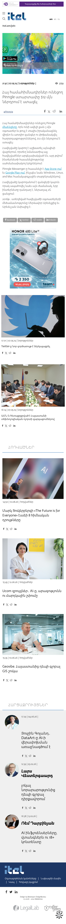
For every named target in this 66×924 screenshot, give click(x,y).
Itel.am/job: (9, 26)
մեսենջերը (9, 127)
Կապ (12, 882)
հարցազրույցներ (28, 705)
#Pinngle (8, 112)
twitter (25, 220)
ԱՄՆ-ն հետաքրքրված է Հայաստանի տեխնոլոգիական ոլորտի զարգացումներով (28, 417)
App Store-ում (53, 169)
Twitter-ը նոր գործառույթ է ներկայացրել (25, 346)
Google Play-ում (15, 173)
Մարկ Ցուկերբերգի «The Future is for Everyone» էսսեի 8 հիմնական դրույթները (31, 515)
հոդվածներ (21, 447)
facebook (10, 220)
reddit (39, 220)
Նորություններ (26, 83)
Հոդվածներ (26, 502)
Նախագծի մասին (51, 879)
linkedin (52, 220)
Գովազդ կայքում (28, 882)
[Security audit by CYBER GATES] (53, 908)
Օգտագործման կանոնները (21, 879)
